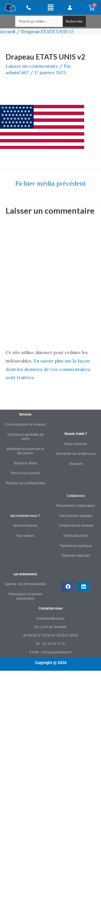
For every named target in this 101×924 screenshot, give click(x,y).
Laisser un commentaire (32, 66)
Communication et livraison (25, 424)
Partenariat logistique (76, 546)
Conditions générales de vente (25, 437)
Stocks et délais (25, 463)
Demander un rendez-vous (75, 454)
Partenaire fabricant (75, 556)
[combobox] (39, 21)
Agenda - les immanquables (25, 584)
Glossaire (76, 464)
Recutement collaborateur (75, 506)
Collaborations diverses (75, 526)
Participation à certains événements (25, 596)
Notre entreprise (25, 526)
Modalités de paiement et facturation (25, 451)
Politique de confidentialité (25, 483)
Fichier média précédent (50, 183)
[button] (51, 7)
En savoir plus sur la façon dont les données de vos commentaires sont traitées (48, 369)
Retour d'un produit (25, 473)
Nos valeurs (25, 536)
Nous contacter (75, 444)
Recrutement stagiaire (75, 516)
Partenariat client (75, 536)
